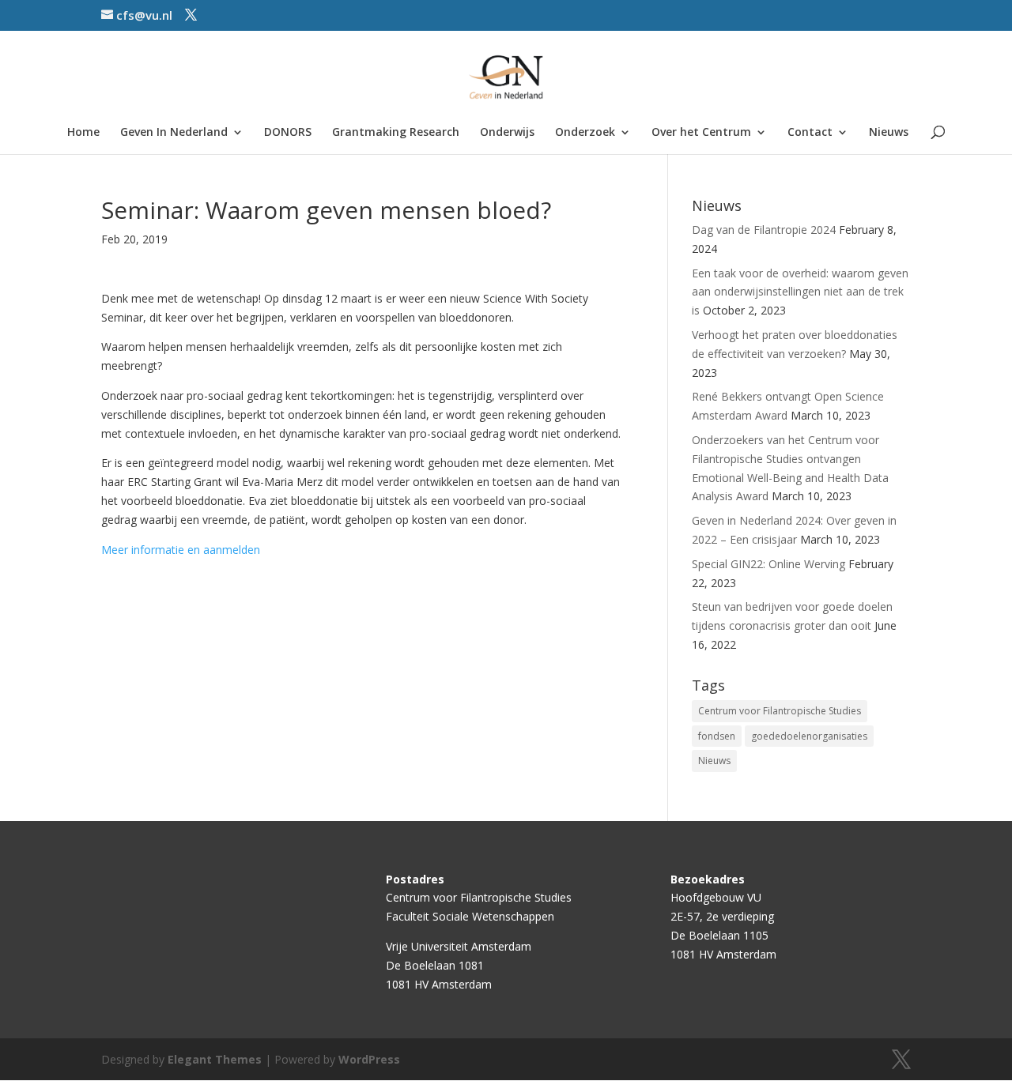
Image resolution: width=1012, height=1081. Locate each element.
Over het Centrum (701, 132)
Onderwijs (507, 132)
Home (83, 132)
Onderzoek (585, 132)
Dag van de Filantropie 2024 (764, 229)
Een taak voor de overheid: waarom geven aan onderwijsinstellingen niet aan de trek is (800, 292)
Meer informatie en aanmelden (180, 549)
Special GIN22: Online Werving (768, 563)
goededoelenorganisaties (809, 736)
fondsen (716, 736)
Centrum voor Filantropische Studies (779, 711)
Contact (810, 132)
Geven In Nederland (174, 132)
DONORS (288, 132)
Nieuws (888, 132)
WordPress (369, 1059)
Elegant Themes (215, 1059)
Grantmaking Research (395, 132)
